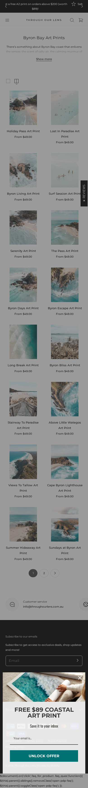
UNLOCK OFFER (44, 756)
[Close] (79, 677)
